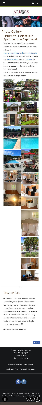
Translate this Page (12, 365)
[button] (33, 3)
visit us (29, 56)
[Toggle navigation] (4, 3)
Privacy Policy (28, 361)
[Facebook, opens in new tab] (18, 378)
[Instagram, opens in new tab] (23, 378)
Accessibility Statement (27, 365)
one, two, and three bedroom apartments (20, 49)
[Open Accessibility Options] (5, 399)
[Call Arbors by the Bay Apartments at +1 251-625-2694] (37, 3)
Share (37, 339)
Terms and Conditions (15, 361)
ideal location (12, 56)
